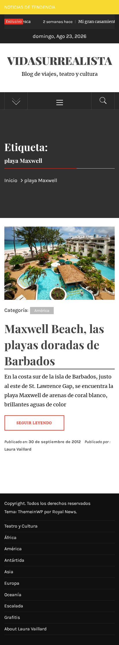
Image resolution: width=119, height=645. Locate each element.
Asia (8, 571)
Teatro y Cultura (21, 526)
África (10, 537)
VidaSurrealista (59, 60)
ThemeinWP (31, 511)
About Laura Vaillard (25, 629)
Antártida (14, 560)
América (41, 310)
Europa (11, 583)
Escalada (13, 606)
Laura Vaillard (17, 449)
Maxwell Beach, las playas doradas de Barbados (54, 344)
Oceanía (12, 594)
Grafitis (12, 617)
